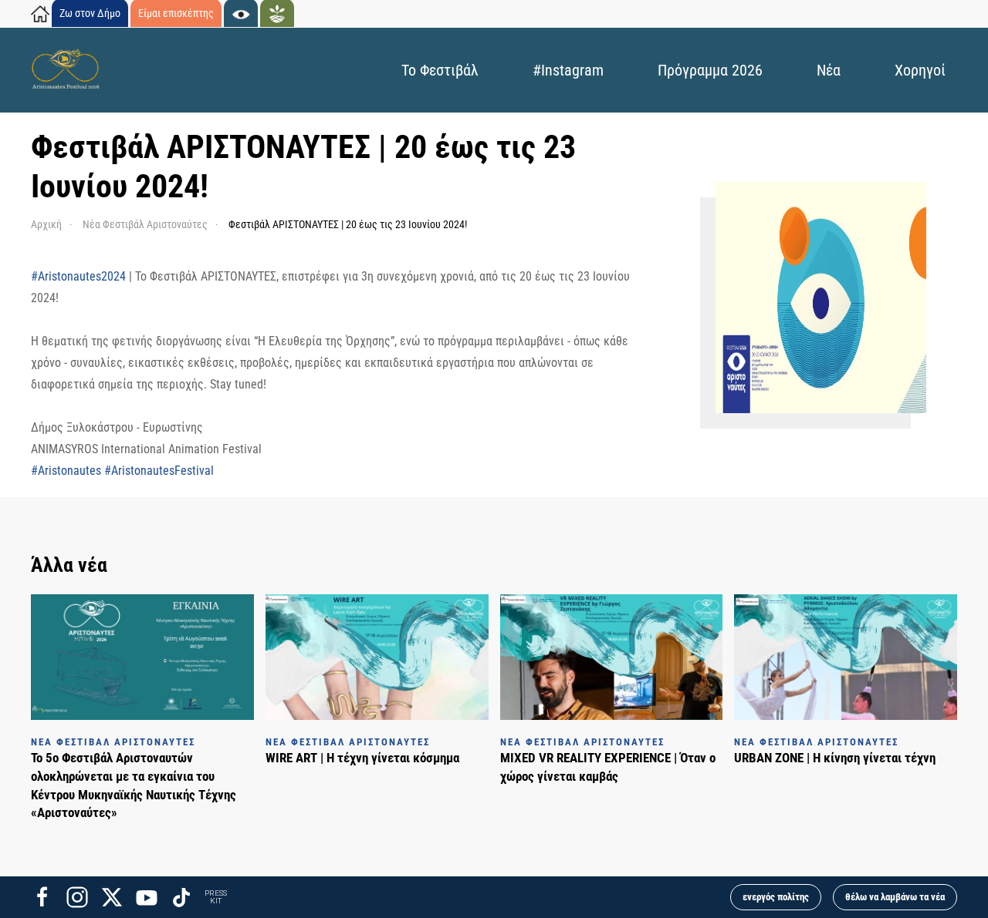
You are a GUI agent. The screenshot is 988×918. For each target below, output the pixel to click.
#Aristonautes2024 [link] (78, 276)
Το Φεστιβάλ (440, 70)
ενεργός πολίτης (776, 897)
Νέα (829, 70)
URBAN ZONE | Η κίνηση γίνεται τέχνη (835, 757)
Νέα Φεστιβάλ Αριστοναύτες (113, 742)
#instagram (568, 70)
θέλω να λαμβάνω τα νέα (895, 897)
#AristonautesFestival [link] (159, 470)
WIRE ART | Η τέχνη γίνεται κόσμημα (362, 757)
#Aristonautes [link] (66, 470)
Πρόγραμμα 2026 (710, 70)
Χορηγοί (920, 70)
